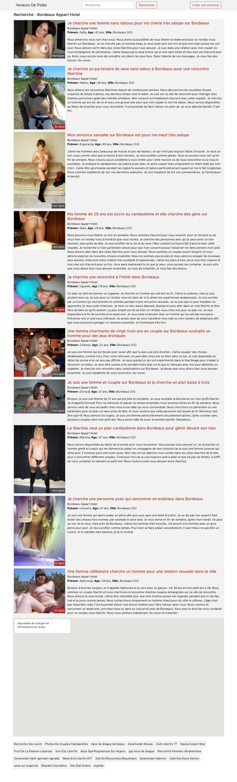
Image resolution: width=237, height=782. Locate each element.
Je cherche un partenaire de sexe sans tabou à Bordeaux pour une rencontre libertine (138, 71)
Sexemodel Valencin (153, 758)
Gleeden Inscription (54, 765)
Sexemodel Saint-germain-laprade (36, 758)
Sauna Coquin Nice (192, 744)
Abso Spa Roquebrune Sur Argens (103, 751)
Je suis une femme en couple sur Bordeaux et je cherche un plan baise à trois (138, 382)
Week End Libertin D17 (77, 758)
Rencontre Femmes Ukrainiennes (179, 751)
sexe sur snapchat (26, 765)
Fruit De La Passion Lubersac (33, 751)
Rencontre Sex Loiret (28, 744)
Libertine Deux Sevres (184, 758)
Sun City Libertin (66, 751)
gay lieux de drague (141, 751)
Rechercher (147, 5)
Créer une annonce (205, 5)
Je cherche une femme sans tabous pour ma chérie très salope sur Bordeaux (138, 23)
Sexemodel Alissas (140, 744)
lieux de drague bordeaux (108, 744)
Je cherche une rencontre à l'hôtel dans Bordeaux (113, 277)
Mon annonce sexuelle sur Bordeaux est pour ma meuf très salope (128, 135)
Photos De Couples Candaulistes (66, 744)
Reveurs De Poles (31, 5)
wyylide (99, 765)
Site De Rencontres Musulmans (116, 758)
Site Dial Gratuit (80, 765)
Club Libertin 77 (166, 744)
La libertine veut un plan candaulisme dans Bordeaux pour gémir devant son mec (141, 428)
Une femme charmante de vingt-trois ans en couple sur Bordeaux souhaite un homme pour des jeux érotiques (138, 333)
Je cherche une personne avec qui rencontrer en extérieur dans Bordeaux (135, 498)
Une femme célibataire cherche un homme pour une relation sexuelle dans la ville (141, 571)
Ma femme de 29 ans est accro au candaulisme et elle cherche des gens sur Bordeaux (137, 216)
